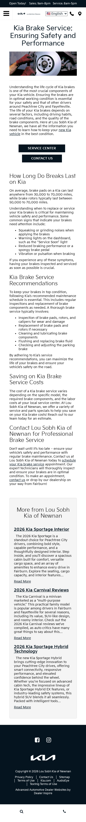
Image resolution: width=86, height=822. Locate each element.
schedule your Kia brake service (42, 462)
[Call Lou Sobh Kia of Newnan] (72, 14)
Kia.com (46, 780)
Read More (22, 581)
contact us (17, 480)
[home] (29, 13)
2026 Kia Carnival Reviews (41, 590)
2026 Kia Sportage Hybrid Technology (41, 649)
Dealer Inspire (43, 793)
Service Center (42, 148)
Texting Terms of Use (43, 784)
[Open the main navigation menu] (6, 13)
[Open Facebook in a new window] (37, 739)
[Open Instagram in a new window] (48, 739)
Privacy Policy (24, 777)
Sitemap (64, 777)
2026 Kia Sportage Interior (41, 529)
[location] (79, 14)
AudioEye (63, 780)
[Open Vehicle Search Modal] (21, 811)
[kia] (43, 757)
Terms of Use (26, 780)
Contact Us (42, 158)
